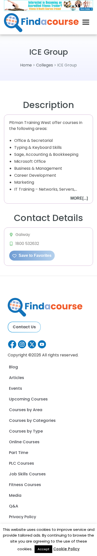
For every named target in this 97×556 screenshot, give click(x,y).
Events (15, 388)
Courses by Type (26, 431)
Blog (13, 367)
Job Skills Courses (27, 474)
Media (15, 495)
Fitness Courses (25, 485)
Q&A (13, 506)
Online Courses (24, 442)
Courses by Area (25, 410)
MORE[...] (79, 198)
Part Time (18, 452)
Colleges (44, 65)
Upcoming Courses (28, 399)
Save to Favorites (34, 255)
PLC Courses (21, 463)
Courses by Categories (32, 420)
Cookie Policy (66, 549)
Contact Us (24, 327)
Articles (16, 378)
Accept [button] (43, 549)
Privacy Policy (22, 517)
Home (26, 65)
